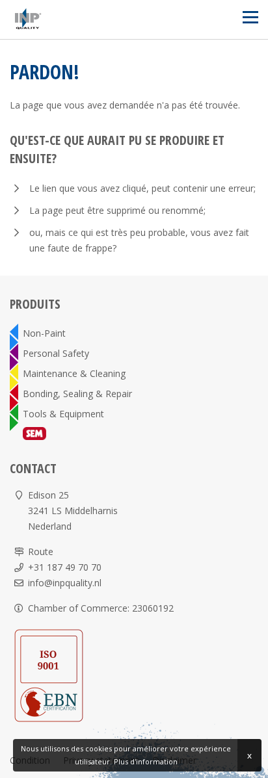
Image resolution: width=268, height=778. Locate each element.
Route (40, 551)
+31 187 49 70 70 (64, 567)
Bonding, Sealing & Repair (77, 393)
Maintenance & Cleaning (74, 373)
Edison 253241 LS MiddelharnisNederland (73, 510)
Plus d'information (146, 761)
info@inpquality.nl (64, 583)
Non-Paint (44, 333)
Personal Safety (56, 353)
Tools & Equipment (63, 414)
